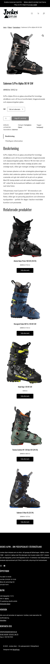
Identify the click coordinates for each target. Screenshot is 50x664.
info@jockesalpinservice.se (8, 632)
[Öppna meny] (31, 13)
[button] (43, 36)
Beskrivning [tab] (10, 136)
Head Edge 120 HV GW (25, 387)
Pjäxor (10, 27)
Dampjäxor (16, 27)
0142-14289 (33, 5)
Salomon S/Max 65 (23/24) (25, 513)
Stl (4, 109)
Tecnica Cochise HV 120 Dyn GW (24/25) (25, 450)
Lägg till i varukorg (20, 118)
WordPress (16, 649)
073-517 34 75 (13, 634)
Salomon (15, 129)
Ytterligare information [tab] (14, 141)
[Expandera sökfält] (44, 13)
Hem (4, 27)
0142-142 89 (4, 634)
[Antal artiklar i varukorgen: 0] (38, 13)
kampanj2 (40, 127)
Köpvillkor (3, 620)
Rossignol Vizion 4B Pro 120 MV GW (25, 324)
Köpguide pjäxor (5, 604)
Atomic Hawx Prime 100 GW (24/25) (25, 261)
